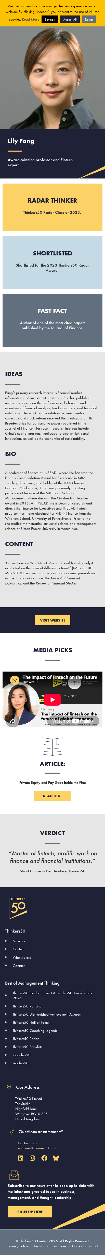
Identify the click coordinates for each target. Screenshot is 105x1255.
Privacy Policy (17, 1246)
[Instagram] (32, 1158)
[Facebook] (44, 1158)
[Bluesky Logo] (56, 1158)
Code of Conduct (85, 1246)
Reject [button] (89, 19)
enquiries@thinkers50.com (37, 1148)
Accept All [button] (70, 19)
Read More (30, 19)
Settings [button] (50, 19)
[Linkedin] (20, 1158)
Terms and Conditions (50, 1246)
